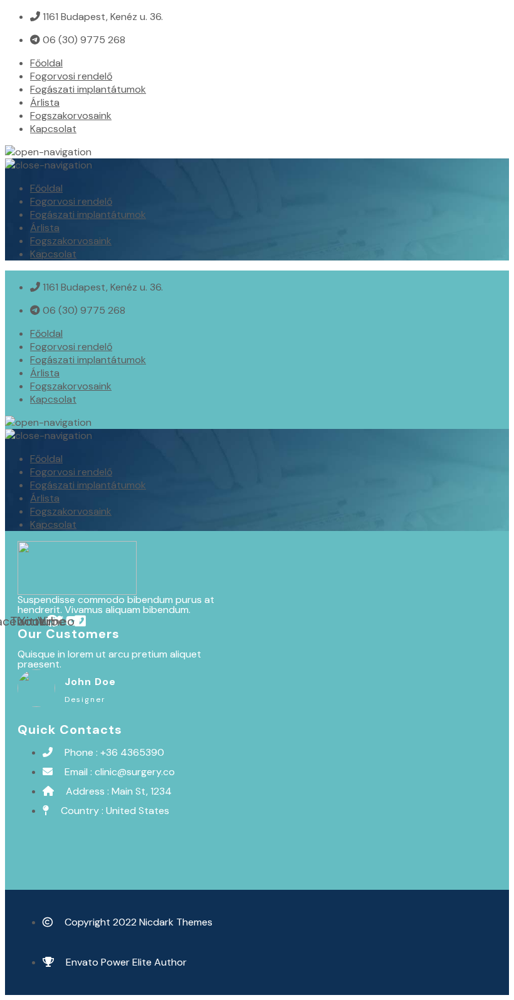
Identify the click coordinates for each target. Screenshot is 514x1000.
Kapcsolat (53, 128)
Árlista (45, 102)
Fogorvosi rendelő (71, 76)
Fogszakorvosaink (71, 115)
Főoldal (46, 63)
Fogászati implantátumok (88, 89)
